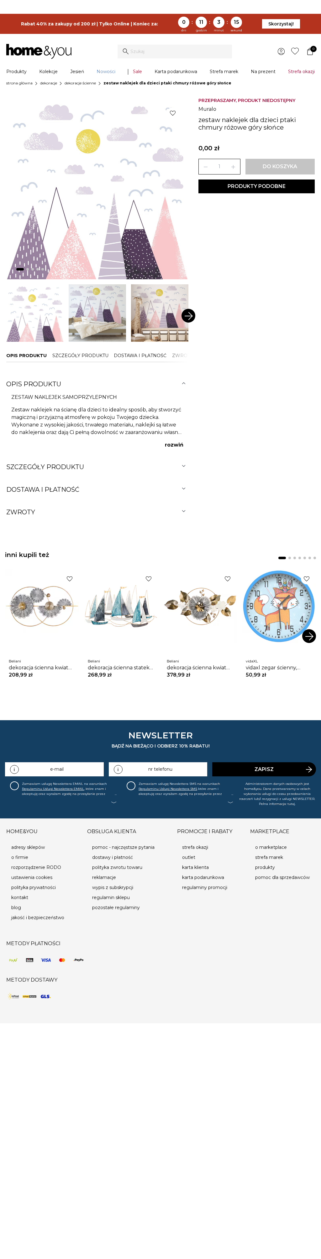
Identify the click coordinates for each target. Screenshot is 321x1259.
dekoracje (48, 83)
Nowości (106, 71)
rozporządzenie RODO (36, 867)
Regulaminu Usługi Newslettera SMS (168, 789)
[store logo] (38, 51)
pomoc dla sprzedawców (282, 877)
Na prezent (263, 71)
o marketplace (271, 847)
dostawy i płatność (112, 857)
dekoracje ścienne (80, 83)
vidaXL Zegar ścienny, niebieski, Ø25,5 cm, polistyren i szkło (271, 668)
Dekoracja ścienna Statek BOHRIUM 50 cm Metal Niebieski (119, 668)
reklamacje (104, 877)
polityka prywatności (33, 887)
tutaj (291, 804)
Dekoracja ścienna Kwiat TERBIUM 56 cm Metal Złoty (200, 668)
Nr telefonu (160, 769)
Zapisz (264, 769)
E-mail (57, 769)
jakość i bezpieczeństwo (37, 917)
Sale (137, 71)
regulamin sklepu (111, 897)
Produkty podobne (257, 186)
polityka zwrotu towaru (117, 867)
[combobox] (175, 51)
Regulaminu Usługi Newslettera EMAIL (53, 789)
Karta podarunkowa (176, 71)
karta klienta (195, 867)
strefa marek (269, 857)
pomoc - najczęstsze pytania (123, 847)
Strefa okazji (301, 71)
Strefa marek (224, 71)
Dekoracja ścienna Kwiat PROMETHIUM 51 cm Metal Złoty (40, 668)
